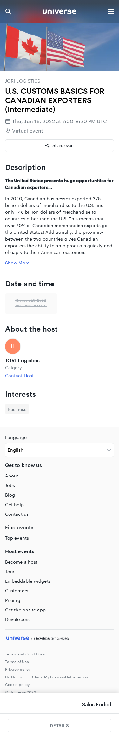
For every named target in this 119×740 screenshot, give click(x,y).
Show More (17, 262)
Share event (63, 145)
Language (16, 437)
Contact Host (19, 375)
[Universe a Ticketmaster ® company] (59, 638)
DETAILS (59, 725)
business (17, 409)
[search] (8, 11)
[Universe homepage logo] (59, 12)
